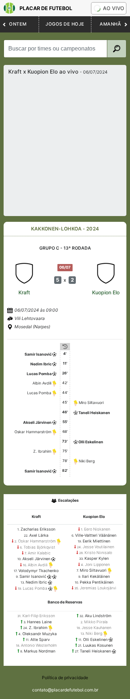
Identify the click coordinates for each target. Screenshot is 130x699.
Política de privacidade (65, 677)
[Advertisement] (65, 143)
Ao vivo (113, 8)
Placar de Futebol (46, 8)
